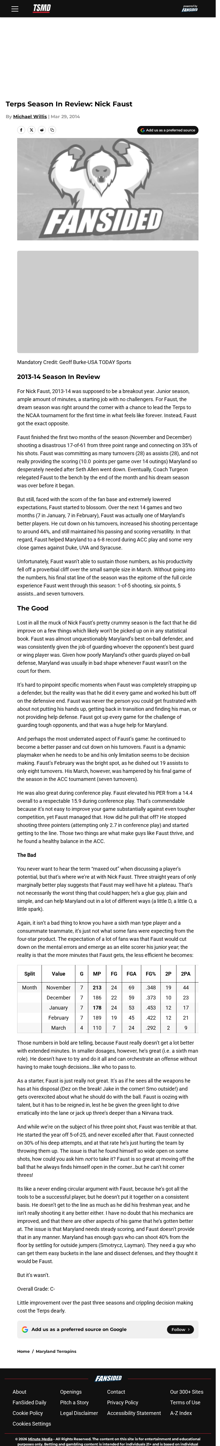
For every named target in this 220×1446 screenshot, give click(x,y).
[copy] (52, 130)
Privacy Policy (122, 1402)
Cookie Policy (28, 1413)
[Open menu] (14, 8)
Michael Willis (30, 116)
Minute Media (40, 1439)
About (19, 1392)
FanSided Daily (29, 1402)
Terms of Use (185, 1402)
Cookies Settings (32, 1424)
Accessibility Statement (134, 1413)
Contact (116, 1392)
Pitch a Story (74, 1402)
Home (23, 1351)
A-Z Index (181, 1413)
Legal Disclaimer (79, 1413)
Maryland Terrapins (56, 1351)
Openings (71, 1392)
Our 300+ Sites (186, 1392)
